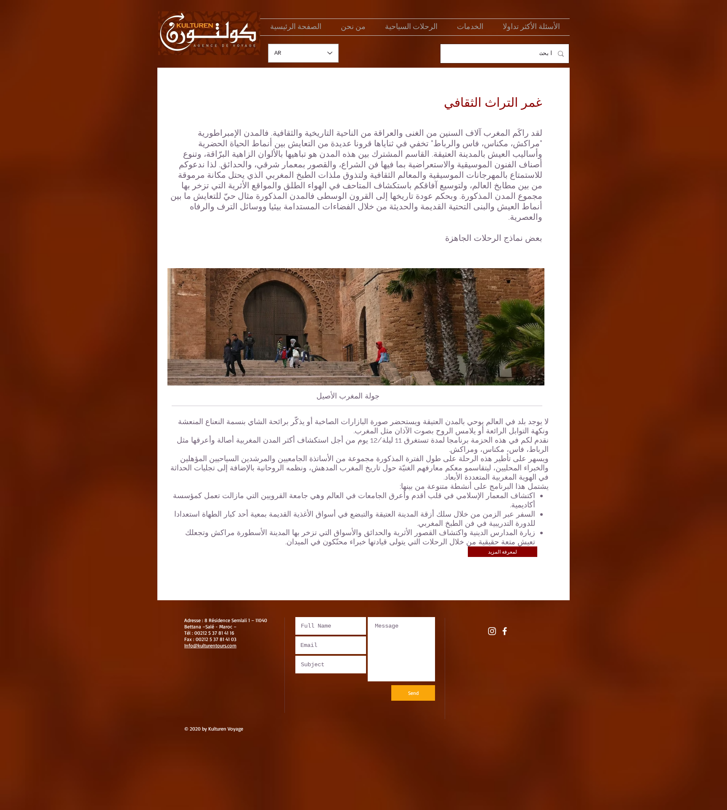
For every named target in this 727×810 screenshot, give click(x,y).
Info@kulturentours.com (210, 645)
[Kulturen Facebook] (504, 631)
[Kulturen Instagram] (492, 631)
